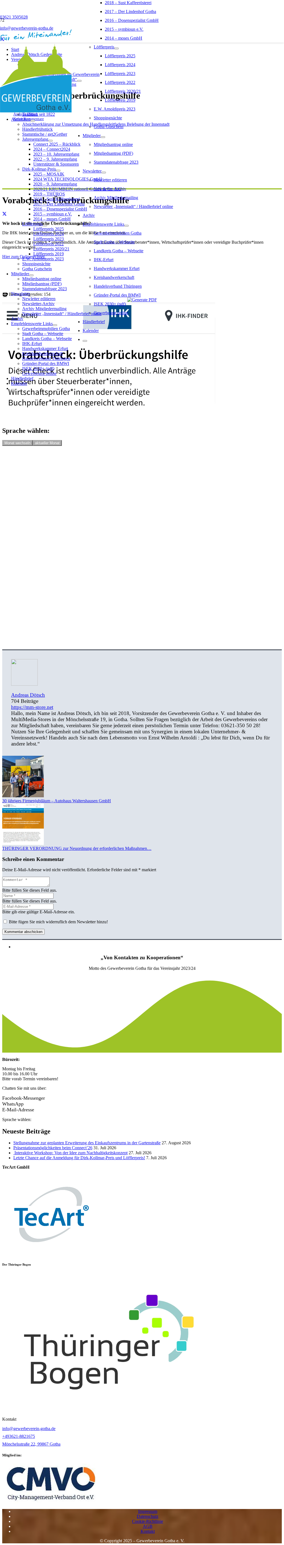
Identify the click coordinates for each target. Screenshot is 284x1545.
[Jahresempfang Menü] (50, 141)
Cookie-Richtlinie (147, 1521)
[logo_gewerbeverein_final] (36, 111)
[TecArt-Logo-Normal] (50, 1253)
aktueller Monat (47, 443)
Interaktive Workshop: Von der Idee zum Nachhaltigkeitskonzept (70, 1152)
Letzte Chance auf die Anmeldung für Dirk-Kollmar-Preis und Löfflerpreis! (79, 1157)
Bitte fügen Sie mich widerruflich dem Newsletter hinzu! (58, 921)
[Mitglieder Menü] (103, 137)
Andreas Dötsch (28, 695)
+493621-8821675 (18, 1436)
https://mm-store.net (32, 707)
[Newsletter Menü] (104, 172)
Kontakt (148, 1531)
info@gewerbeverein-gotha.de (28, 1428)
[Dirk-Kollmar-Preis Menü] (58, 170)
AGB (148, 1526)
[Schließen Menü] (85, 341)
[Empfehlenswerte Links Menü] (126, 226)
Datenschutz (147, 1516)
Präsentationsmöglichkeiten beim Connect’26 (52, 1147)
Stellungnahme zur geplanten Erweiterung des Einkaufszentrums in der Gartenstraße (87, 1142)
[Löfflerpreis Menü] (116, 48)
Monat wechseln (17, 443)
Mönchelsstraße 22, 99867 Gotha (31, 1444)
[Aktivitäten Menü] (33, 121)
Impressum (147, 1511)
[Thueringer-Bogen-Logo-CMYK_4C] (108, 1409)
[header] (51, 1502)
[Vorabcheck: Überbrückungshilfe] (108, 419)
